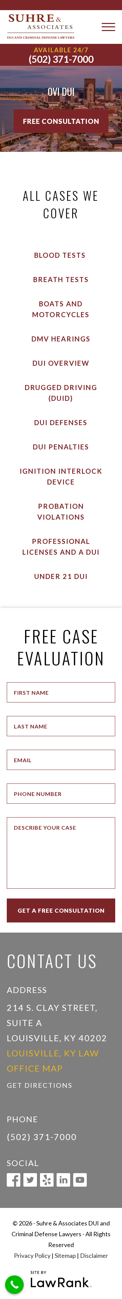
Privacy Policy (32, 1255)
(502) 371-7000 (61, 59)
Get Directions (40, 1085)
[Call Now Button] (14, 1284)
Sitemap (65, 1255)
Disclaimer (94, 1255)
